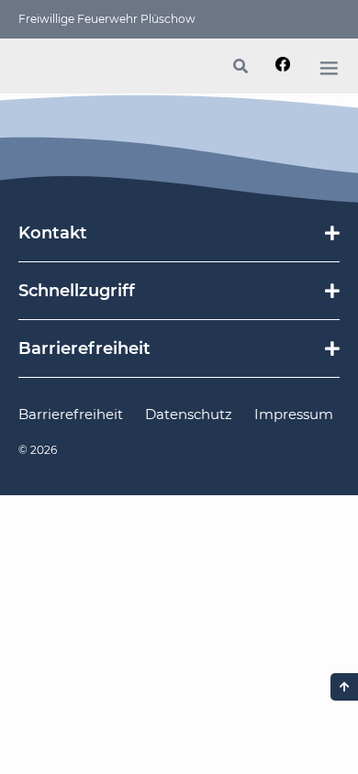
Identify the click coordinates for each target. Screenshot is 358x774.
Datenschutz (188, 414)
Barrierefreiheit (70, 414)
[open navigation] (328, 68)
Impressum (293, 414)
